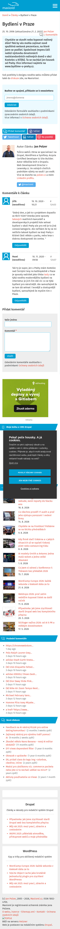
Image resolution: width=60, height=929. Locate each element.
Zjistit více (13, 463)
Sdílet (36, 131)
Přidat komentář (16, 131)
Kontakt (41, 911)
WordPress (30, 851)
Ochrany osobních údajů (31, 365)
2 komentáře (51, 34)
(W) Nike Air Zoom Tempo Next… (22, 688)
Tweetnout (13, 137)
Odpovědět (21, 245)
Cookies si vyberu (30, 488)
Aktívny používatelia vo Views (21, 777)
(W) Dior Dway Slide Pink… (19, 681)
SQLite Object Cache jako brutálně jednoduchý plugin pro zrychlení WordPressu (27, 876)
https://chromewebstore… (19, 645)
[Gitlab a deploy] (25, 416)
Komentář (10, 330)
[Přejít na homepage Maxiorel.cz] (10, 5)
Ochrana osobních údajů (35, 117)
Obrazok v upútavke (16, 755)
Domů (5, 15)
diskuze (15, 78)
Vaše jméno (11, 319)
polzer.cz (41, 175)
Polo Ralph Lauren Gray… (19, 652)
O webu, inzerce (10, 911)
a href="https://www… (17, 709)
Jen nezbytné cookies (30, 481)
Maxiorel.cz (36, 898)
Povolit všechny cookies (30, 472)
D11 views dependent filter (20, 748)
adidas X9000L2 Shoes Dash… (21, 674)
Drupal (30, 804)
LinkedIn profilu (25, 178)
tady (46, 274)
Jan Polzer (49, 31)
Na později (47, 137)
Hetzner (23, 921)
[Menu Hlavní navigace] (55, 6)
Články (14, 15)
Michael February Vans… (18, 695)
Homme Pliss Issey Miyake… (20, 702)
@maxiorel (27, 184)
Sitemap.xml (28, 911)
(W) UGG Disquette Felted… (20, 667)
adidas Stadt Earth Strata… (20, 659)
